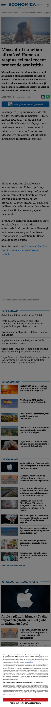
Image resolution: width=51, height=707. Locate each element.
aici (13, 673)
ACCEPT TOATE (25, 699)
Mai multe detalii (29, 662)
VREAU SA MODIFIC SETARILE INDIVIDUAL (25, 703)
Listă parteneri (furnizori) (9, 694)
